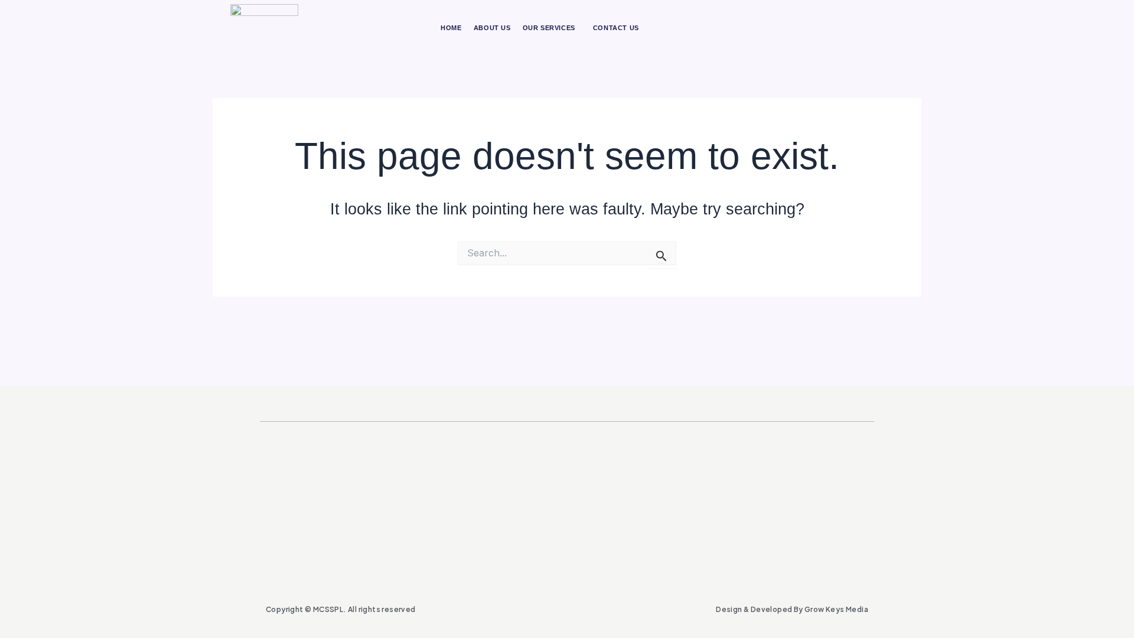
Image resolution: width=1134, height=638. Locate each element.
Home (451, 27)
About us (492, 27)
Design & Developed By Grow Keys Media (792, 609)
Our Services (549, 27)
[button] (552, 28)
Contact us (616, 27)
